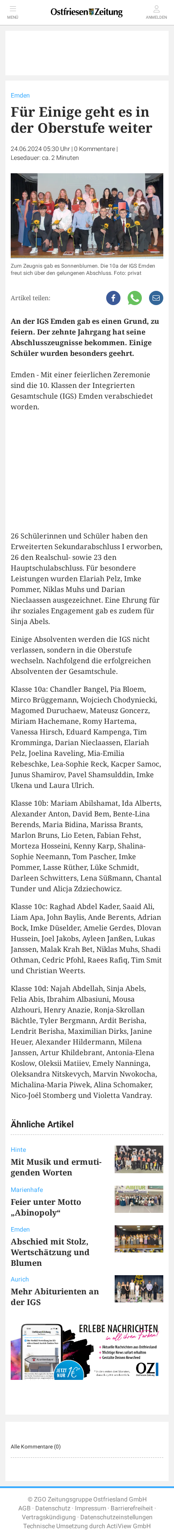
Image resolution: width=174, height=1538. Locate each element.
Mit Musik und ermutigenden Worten (56, 1167)
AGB (24, 1508)
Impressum (90, 1508)
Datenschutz (52, 1508)
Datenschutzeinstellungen (116, 1517)
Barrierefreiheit (132, 1508)
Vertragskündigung (49, 1517)
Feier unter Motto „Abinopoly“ (46, 1207)
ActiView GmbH (129, 1526)
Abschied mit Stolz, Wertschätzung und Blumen (50, 1252)
